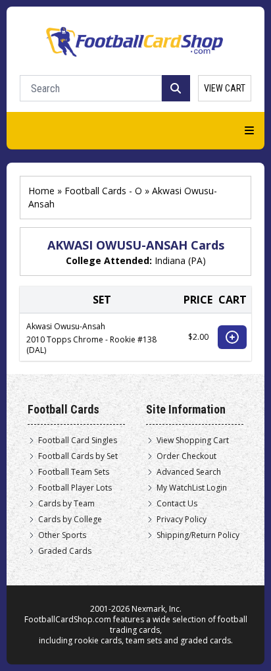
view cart (224, 88)
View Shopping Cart (193, 440)
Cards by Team (66, 503)
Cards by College (70, 519)
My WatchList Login (192, 488)
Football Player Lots (75, 488)
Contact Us (177, 503)
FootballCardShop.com (67, 619)
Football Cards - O (103, 190)
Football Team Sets (73, 472)
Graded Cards (64, 551)
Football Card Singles (77, 440)
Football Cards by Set (78, 456)
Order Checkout (186, 456)
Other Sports (62, 535)
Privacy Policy (182, 519)
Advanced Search (189, 472)
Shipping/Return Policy (198, 535)
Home (41, 190)
